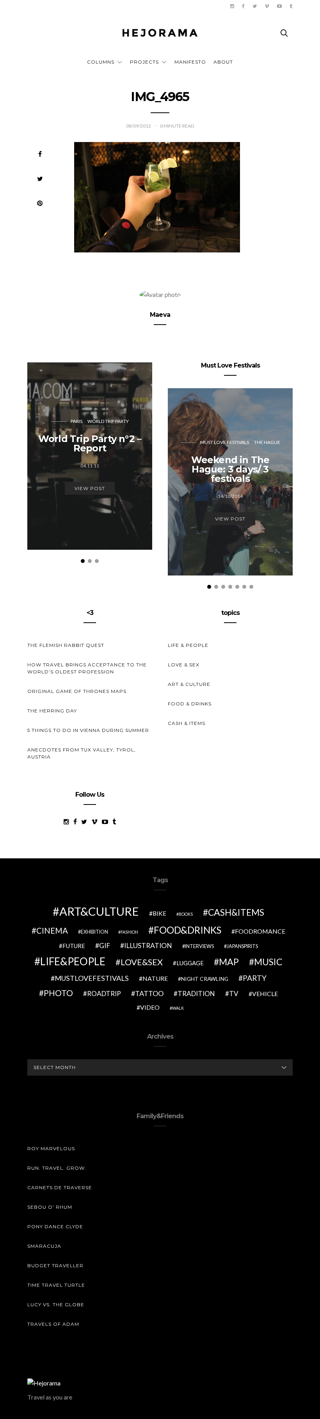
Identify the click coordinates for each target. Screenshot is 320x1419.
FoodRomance (260, 931)
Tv (233, 993)
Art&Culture (99, 911)
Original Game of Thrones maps (76, 691)
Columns (100, 62)
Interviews (199, 946)
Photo (58, 993)
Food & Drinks (190, 704)
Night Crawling (204, 978)
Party (255, 977)
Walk (178, 1008)
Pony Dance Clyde (55, 1226)
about (223, 62)
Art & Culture (189, 684)
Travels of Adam (53, 1324)
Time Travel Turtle (56, 1285)
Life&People (72, 961)
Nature (155, 978)
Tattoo (149, 993)
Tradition (196, 993)
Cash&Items (236, 912)
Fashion (129, 931)
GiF (104, 945)
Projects (144, 62)
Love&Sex (142, 962)
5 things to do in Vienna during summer (88, 730)
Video (150, 1007)
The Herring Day (52, 711)
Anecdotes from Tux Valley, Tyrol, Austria (81, 753)
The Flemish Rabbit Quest (65, 645)
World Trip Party (108, 421)
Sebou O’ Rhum (49, 1207)
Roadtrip (104, 993)
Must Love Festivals (224, 442)
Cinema (52, 930)
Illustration (148, 945)
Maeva (160, 314)
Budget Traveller (55, 1265)
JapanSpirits (242, 946)
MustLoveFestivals (92, 978)
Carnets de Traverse (59, 1187)
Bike (159, 913)
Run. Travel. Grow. (56, 1168)
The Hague (267, 442)
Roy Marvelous (51, 1148)
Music (268, 961)
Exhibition (94, 932)
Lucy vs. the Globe (55, 1304)
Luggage (190, 962)
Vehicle (265, 993)
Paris (76, 421)
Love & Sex (183, 665)
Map (229, 961)
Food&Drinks (187, 930)
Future (73, 945)
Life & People (188, 645)
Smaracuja (44, 1246)
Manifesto (190, 62)
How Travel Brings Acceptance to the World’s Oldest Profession (87, 668)
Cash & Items (186, 723)
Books (186, 913)
